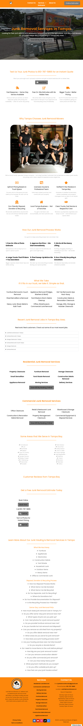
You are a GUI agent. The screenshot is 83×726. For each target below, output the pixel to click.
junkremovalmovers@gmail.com (68, 683)
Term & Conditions (17, 723)
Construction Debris (42, 560)
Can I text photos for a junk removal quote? (42, 620)
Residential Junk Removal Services (41, 361)
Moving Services (41, 382)
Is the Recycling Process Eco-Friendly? (42, 602)
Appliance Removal (17, 382)
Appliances (42, 554)
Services (41, 3)
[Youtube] (38, 720)
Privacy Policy (17, 720)
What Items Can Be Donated (42, 587)
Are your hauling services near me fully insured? (42, 642)
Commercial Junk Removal (41, 687)
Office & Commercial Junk (42, 576)
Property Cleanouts (17, 372)
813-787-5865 (70, 686)
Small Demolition (17, 376)
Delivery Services (65, 382)
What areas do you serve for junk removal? (42, 636)
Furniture (42, 551)
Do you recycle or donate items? (42, 645)
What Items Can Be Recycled (42, 590)
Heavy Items (42, 572)
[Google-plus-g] (48, 720)
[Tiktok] (45, 720)
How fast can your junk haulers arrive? (42, 670)
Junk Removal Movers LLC (69, 689)
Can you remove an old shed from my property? (42, 629)
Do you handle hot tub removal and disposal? (42, 626)
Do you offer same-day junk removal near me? (42, 614)
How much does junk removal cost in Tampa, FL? (42, 611)
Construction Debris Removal (41, 712)
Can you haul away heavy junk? (42, 661)
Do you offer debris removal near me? (42, 632)
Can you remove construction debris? (42, 654)
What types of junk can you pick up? (42, 617)
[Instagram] (41, 720)
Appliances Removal (41, 715)
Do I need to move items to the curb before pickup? (42, 648)
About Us (52, 3)
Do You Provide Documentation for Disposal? (42, 599)
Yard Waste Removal (41, 376)
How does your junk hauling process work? (42, 639)
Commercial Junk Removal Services (41, 400)
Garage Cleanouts (65, 372)
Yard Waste (42, 563)
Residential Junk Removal (41, 683)
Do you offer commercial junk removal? (42, 657)
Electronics (42, 557)
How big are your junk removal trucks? (42, 651)
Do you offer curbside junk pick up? (42, 667)
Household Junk (42, 566)
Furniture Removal (41, 372)
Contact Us (31, 3)
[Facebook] (34, 720)
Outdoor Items (42, 569)
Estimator (41, 5)
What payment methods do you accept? (42, 664)
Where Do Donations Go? (42, 596)
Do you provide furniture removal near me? (42, 623)
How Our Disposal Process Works (42, 584)
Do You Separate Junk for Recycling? (42, 593)
